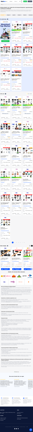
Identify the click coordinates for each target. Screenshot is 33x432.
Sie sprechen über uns (20, 412)
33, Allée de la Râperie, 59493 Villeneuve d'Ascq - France (8, 413)
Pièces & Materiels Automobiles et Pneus (17, 4)
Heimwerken (5, 4)
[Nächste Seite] (22, 242)
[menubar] (13, 1)
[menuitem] (6, 1)
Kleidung (29, 4)
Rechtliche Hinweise (22, 426)
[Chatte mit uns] (30, 429)
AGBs (27, 426)
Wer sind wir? (19, 413)
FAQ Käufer (2, 420)
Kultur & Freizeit (9, 4)
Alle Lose (2, 4)
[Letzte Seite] (24, 242)
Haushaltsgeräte (26, 4)
